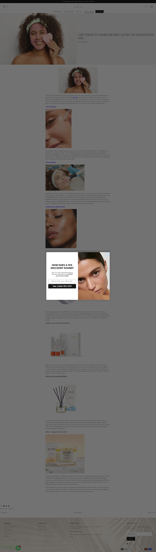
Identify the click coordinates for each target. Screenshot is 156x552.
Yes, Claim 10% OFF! (62, 286)
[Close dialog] (107, 254)
